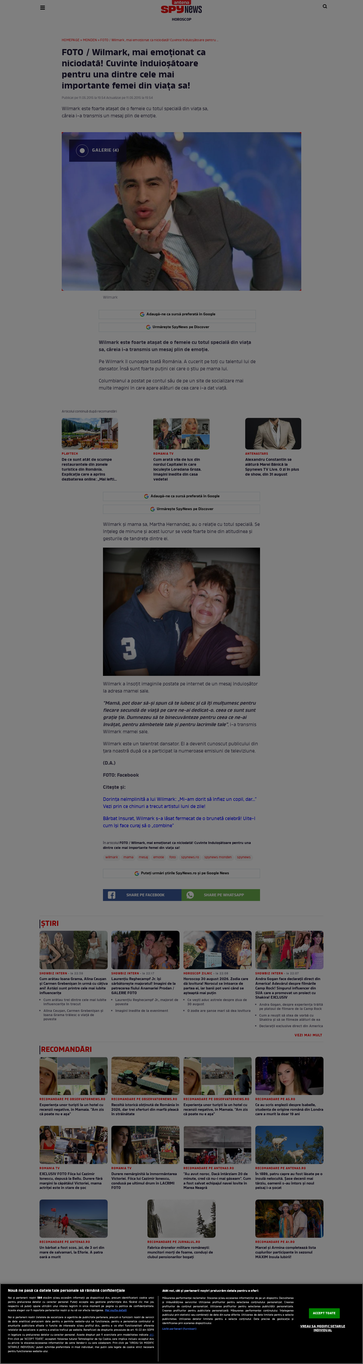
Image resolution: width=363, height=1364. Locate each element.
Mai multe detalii (116, 1310)
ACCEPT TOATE (324, 1313)
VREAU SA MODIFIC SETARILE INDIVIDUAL (322, 1328)
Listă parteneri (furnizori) (179, 1329)
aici (151, 1334)
